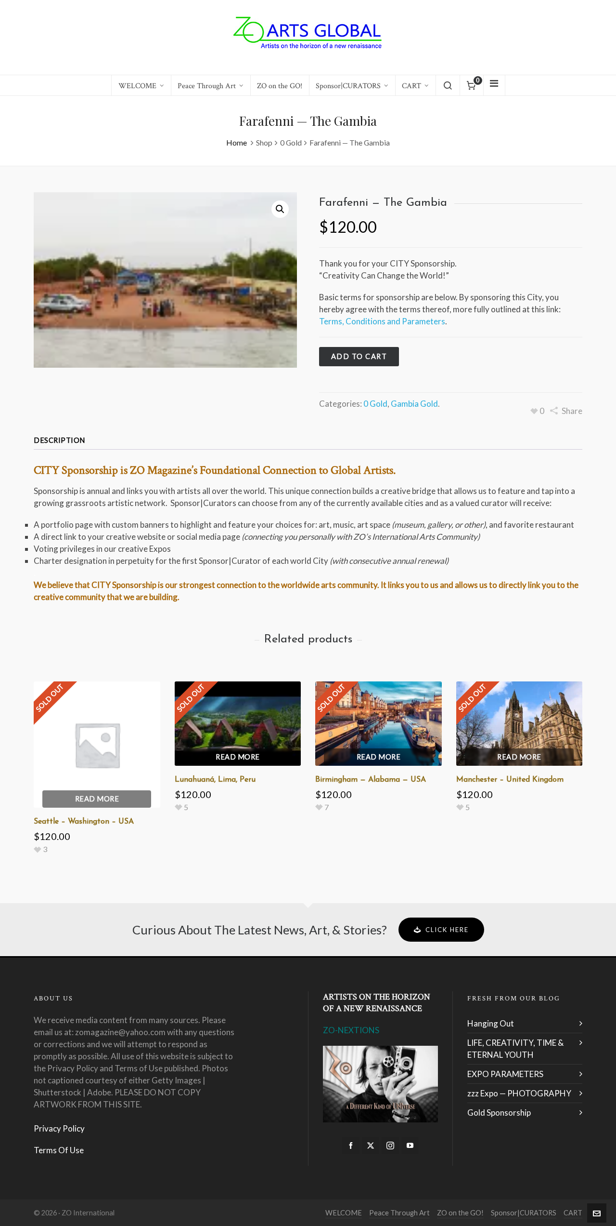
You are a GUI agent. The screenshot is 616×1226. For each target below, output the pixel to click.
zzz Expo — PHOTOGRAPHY (519, 1093)
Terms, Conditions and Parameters (382, 321)
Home (236, 142)
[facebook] (350, 1145)
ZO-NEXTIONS (351, 1030)
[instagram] (390, 1145)
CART (573, 1213)
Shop (264, 142)
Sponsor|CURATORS (523, 1213)
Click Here (447, 929)
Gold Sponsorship (499, 1112)
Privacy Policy (59, 1128)
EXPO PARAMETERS (505, 1074)
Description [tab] (59, 440)
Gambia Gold (414, 404)
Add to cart (359, 356)
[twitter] (370, 1145)
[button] (280, 209)
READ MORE (97, 799)
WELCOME (343, 1213)
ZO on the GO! (460, 1213)
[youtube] (410, 1145)
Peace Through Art (399, 1213)
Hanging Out (490, 1023)
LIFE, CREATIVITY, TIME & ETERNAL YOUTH (515, 1049)
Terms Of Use (59, 1150)
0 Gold (291, 142)
